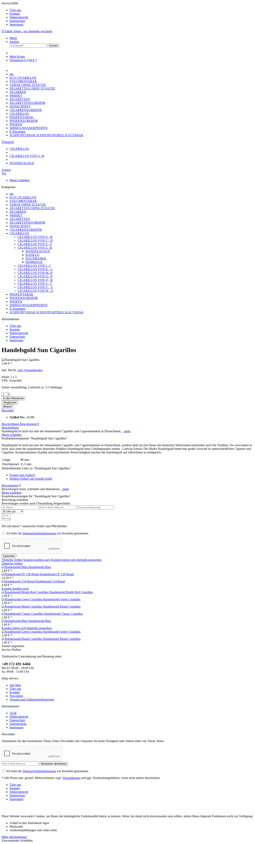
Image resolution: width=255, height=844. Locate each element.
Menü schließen (19, 180)
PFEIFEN (16, 301)
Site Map (15, 685)
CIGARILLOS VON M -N (35, 272)
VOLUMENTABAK (23, 201)
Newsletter (16, 696)
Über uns (15, 10)
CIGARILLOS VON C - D (35, 240)
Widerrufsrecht (19, 17)
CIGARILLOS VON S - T (35, 283)
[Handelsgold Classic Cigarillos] (23, 613)
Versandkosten (71, 778)
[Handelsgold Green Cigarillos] (22, 599)
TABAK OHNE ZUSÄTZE (28, 204)
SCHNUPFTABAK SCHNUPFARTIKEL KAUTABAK (46, 312)
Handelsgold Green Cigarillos (61, 599)
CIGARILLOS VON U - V (35, 287)
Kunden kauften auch (36, 560)
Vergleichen (10, 402)
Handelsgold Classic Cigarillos (63, 613)
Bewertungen (29, 424)
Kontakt (15, 13)
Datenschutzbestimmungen (39, 533)
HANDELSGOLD (38, 251)
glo (12, 193)
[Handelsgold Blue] (15, 567)
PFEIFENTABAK (21, 294)
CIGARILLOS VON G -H (35, 247)
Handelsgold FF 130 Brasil (57, 574)
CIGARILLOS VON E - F (35, 244)
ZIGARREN (18, 211)
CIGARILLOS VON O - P (35, 276)
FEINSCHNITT (20, 226)
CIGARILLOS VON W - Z (35, 290)
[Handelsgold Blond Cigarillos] (22, 606)
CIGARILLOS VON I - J (34, 265)
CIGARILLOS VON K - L (35, 269)
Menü (13, 38)
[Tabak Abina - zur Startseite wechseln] (27, 31)
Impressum (16, 24)
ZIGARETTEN (20, 219)
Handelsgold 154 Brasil (50, 581)
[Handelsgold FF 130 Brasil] (21, 574)
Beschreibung (10, 424)
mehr (126, 431)
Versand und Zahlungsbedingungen (32, 699)
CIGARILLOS (19, 233)
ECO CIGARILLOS (23, 197)
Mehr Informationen (14, 837)
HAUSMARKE (36, 258)
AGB (13, 713)
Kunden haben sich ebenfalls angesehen (76, 560)
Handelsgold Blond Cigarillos (61, 606)
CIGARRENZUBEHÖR (26, 229)
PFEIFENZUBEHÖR (24, 298)
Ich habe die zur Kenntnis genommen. (47, 533)
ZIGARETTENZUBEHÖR (27, 222)
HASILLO (32, 255)
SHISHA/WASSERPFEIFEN (29, 305)
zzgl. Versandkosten (29, 370)
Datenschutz (17, 21)
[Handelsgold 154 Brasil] (18, 581)
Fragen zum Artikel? (22, 475)
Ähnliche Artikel (12, 560)
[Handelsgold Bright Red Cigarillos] (25, 592)
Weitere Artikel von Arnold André (31, 478)
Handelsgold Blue (39, 567)
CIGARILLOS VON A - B (35, 237)
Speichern (9, 556)
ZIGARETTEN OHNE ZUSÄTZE (32, 208)
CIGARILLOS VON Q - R (35, 280)
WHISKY (16, 215)
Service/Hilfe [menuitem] (15, 14)
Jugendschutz (18, 724)
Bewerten (8, 410)
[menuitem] (131, 10)
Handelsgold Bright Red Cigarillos (71, 592)
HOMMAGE (34, 262)
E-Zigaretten (17, 308)
